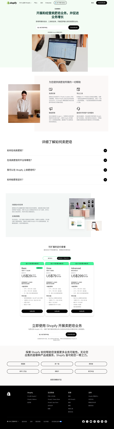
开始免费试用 (101, 3)
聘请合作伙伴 (92, 402)
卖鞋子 (57, 371)
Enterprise (48, 3)
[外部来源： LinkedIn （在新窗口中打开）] (102, 421)
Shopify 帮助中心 (93, 396)
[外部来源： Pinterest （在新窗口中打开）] (106, 421)
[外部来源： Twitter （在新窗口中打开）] (87, 421)
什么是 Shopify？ (32, 396)
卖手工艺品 (23, 371)
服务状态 (90, 405)
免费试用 (32, 311)
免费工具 (70, 408)
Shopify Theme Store (54, 399)
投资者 (29, 402)
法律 (31, 421)
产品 (35, 3)
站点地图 (46, 421)
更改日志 (70, 412)
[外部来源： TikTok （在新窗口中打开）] (98, 421)
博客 (69, 396)
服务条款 (24, 421)
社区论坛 (90, 399)
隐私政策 (38, 421)
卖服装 (23, 364)
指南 (69, 402)
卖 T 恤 (57, 364)
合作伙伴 (50, 405)
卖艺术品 (91, 371)
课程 (69, 405)
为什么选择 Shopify (24, 3)
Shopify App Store (53, 402)
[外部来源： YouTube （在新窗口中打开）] (91, 421)
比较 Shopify (71, 399)
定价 (41, 3)
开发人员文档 (51, 396)
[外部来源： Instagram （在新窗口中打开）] (94, 421)
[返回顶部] (8, 394)
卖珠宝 (91, 364)
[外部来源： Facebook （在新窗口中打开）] (83, 421)
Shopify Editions (32, 399)
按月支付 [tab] (50, 258)
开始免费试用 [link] (73, 27)
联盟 (49, 408)
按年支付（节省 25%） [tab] (64, 258)
